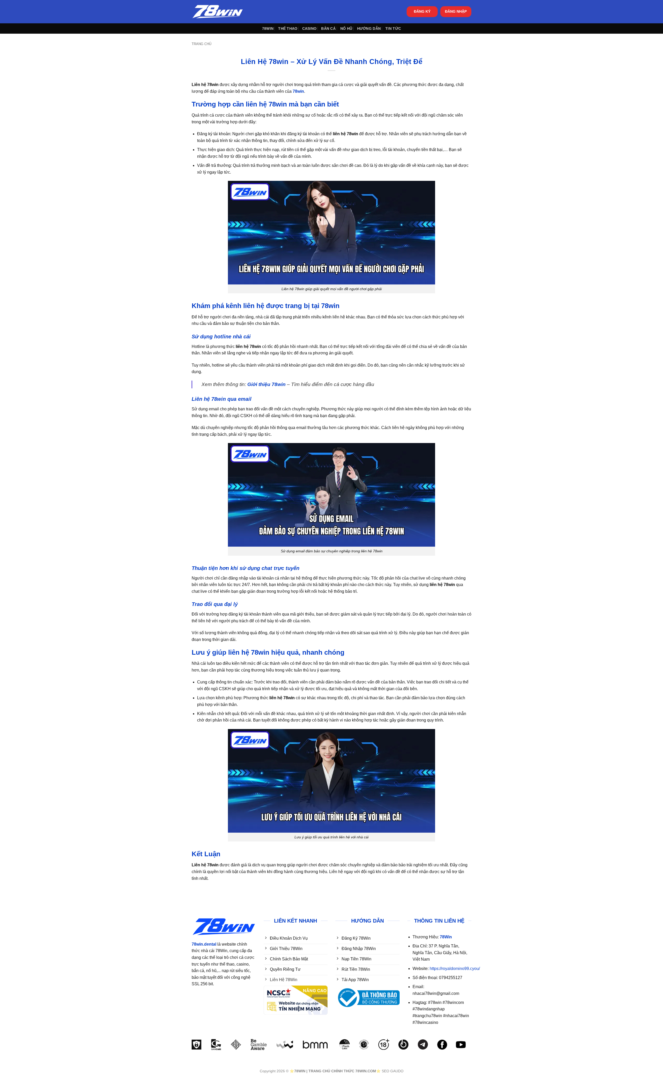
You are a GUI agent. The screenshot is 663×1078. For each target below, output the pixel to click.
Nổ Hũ (346, 28)
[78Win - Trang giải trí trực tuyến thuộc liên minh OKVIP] (217, 12)
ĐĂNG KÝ (422, 11)
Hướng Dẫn (369, 28)
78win (267, 28)
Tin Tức (393, 28)
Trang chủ (201, 44)
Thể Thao (287, 28)
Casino (309, 28)
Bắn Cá (328, 28)
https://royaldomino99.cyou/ (455, 968)
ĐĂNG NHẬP (456, 11)
